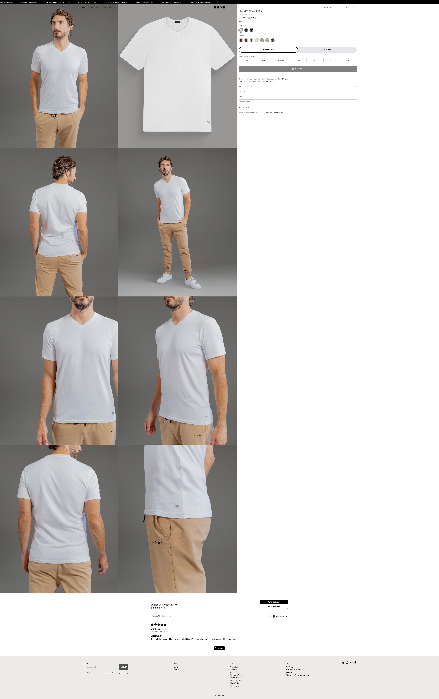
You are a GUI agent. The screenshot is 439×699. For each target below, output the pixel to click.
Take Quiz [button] (339, 7)
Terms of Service (235, 680)
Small (264, 60)
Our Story (289, 667)
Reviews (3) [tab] (156, 616)
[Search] (331, 7)
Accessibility (234, 686)
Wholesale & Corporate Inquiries (297, 675)
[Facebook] (343, 662)
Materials (242, 91)
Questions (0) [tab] (166, 616)
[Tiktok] (355, 662)
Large (298, 60)
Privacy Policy (234, 683)
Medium (281, 60)
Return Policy (234, 678)
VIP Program (290, 672)
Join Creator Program (293, 670)
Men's (176, 667)
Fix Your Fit (233, 670)
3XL (348, 60)
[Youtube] (351, 662)
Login (347, 7)
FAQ (231, 672)
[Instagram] (347, 662)
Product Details (245, 86)
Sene (222, 695)
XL (315, 60)
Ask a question (274, 607)
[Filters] (271, 616)
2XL (331, 60)
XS (247, 60)
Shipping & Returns (246, 107)
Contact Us (234, 667)
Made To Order (244, 102)
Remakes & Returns (237, 675)
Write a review (274, 602)
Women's (177, 670)
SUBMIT (124, 667)
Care (241, 96)
